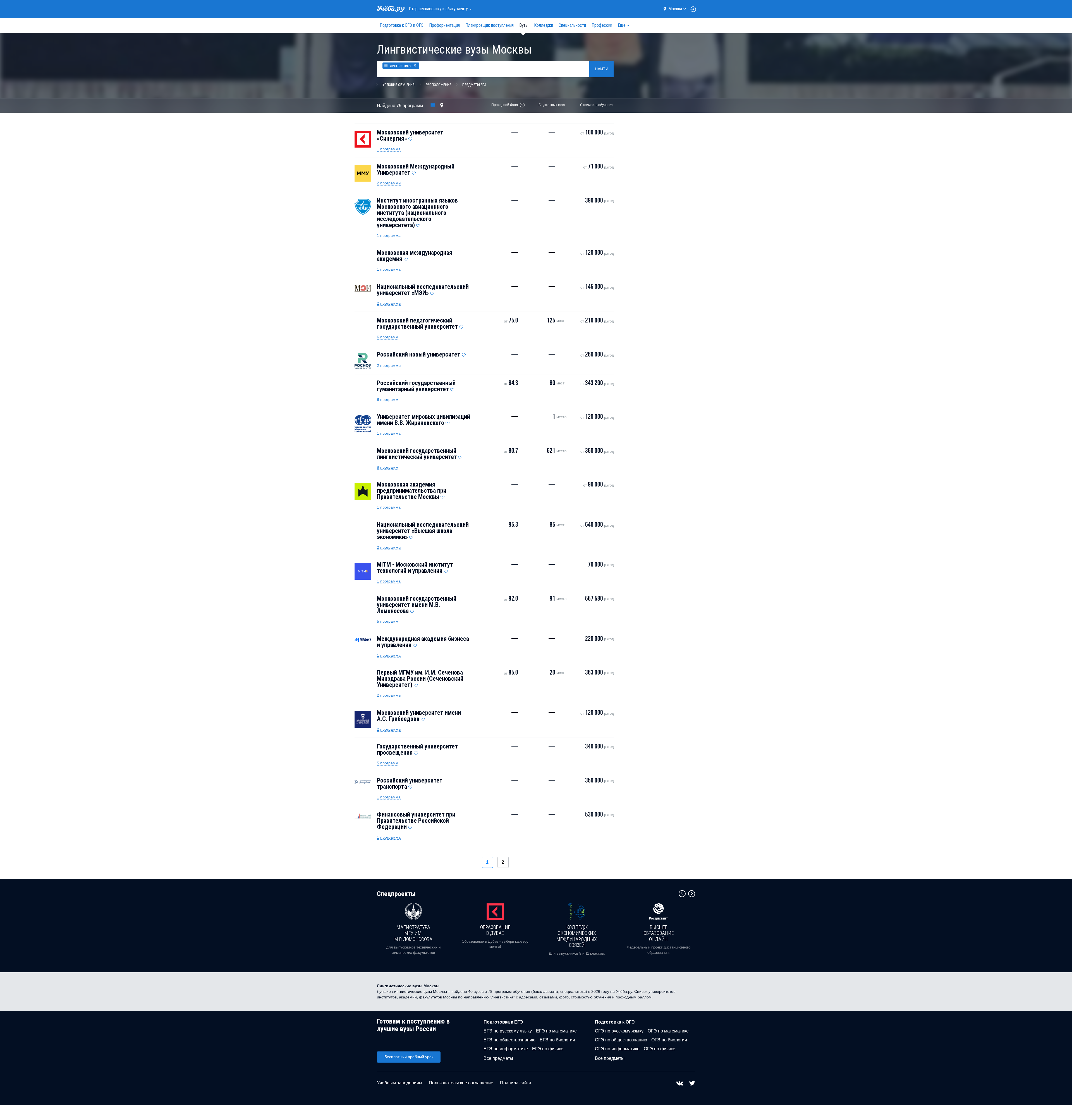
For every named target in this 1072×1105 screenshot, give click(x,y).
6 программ (387, 337)
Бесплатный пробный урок (408, 1057)
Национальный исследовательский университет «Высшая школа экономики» (423, 530)
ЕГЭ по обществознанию (509, 1039)
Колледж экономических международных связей (577, 936)
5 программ (387, 621)
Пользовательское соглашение (461, 1082)
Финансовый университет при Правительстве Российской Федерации (416, 820)
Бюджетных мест (552, 105)
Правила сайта (515, 1082)
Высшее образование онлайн (658, 933)
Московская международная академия (414, 255)
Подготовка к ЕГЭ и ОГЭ (401, 25)
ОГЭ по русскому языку (619, 1031)
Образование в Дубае (495, 930)
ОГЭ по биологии (669, 1039)
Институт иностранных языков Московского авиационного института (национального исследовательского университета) (417, 212)
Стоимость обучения (596, 105)
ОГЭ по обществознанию (621, 1039)
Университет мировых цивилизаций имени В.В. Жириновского (423, 419)
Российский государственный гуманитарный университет (416, 386)
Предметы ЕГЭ (474, 85)
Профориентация (444, 25)
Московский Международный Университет (415, 169)
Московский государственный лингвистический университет (417, 453)
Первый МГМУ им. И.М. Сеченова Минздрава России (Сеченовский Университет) (420, 678)
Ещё (622, 25)
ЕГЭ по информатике (506, 1048)
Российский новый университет (418, 354)
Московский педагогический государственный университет (417, 323)
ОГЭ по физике (659, 1048)
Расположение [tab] (438, 85)
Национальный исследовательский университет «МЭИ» (423, 289)
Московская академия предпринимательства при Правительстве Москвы (411, 490)
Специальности (572, 25)
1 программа (389, 149)
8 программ (387, 399)
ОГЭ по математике (668, 1031)
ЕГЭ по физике (547, 1048)
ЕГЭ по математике (556, 1031)
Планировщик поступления (489, 25)
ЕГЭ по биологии (557, 1039)
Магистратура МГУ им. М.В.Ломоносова (413, 933)
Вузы (523, 25)
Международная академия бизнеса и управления (423, 641)
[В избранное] (410, 138)
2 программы (389, 183)
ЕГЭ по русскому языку (508, 1031)
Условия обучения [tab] (398, 85)
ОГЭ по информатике (617, 1048)
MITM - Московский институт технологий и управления (415, 567)
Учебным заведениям (399, 1082)
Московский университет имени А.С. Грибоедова (419, 715)
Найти (601, 69)
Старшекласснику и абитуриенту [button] (439, 8)
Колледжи (543, 25)
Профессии (602, 25)
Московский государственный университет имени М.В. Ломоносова (416, 604)
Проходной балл (504, 105)
